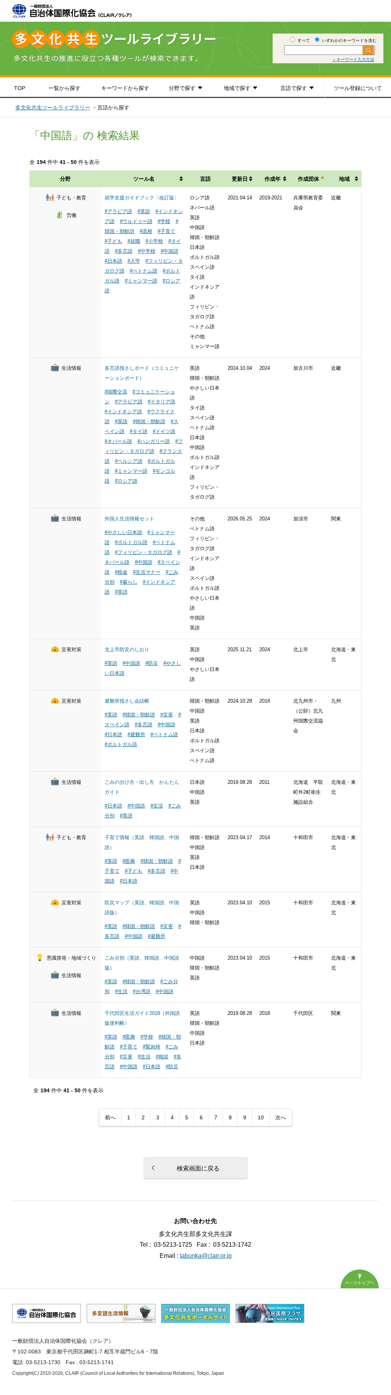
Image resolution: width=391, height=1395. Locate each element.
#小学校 (154, 241)
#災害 (166, 715)
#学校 (164, 221)
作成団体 (308, 178)
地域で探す (237, 88)
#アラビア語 (118, 211)
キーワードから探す (125, 88)
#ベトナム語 (143, 271)
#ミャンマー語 (141, 281)
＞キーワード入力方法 (353, 59)
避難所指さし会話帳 (127, 701)
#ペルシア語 (128, 461)
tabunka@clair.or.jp (206, 1255)
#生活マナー (146, 572)
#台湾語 (141, 991)
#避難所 (136, 734)
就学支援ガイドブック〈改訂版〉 (142, 198)
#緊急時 (151, 1047)
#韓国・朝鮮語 (149, 421)
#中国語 (169, 251)
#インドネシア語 (123, 411)
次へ (280, 1117)
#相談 (162, 1056)
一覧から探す (64, 88)
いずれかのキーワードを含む (348, 40)
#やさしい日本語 (123, 532)
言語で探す (293, 88)
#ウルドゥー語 (136, 221)
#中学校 (146, 251)
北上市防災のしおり (127, 649)
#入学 (134, 261)
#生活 (156, 806)
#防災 (151, 663)
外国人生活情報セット (129, 519)
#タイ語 (138, 431)
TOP (19, 88)
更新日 (240, 178)
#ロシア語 (126, 481)
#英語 (143, 211)
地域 (344, 178)
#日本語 (113, 261)
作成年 (273, 178)
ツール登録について (358, 88)
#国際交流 (116, 392)
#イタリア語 (161, 402)
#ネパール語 (118, 441)
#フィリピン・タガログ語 (143, 552)
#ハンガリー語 (153, 441)
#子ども (113, 241)
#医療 (129, 861)
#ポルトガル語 (131, 542)
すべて (303, 40)
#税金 (121, 572)
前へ (110, 1117)
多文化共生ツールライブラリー (52, 107)
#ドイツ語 (164, 431)
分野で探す (182, 88)
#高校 (146, 231)
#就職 (134, 241)
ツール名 (144, 178)
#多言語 (123, 251)
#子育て (166, 231)
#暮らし (128, 582)
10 (261, 1117)
